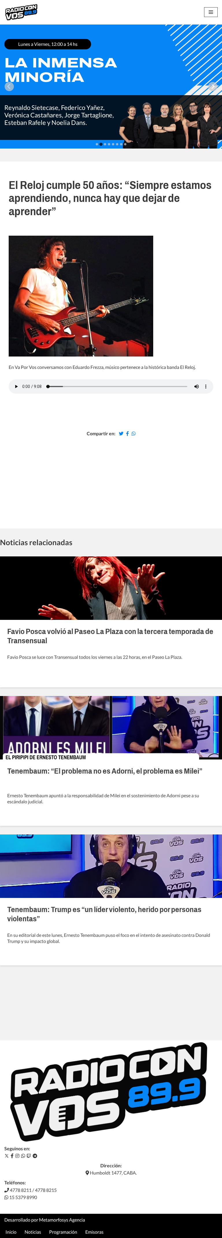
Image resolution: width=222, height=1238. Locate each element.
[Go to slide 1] (97, 144)
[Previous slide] (9, 86)
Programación (63, 1232)
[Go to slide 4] (109, 144)
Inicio (10, 1232)
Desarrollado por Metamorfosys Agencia (44, 1219)
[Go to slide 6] (117, 144)
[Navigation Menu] (211, 12)
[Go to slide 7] (121, 144)
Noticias (33, 1232)
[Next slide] (212, 86)
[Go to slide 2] (100, 144)
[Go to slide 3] (105, 144)
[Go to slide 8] (125, 144)
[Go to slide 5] (113, 144)
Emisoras (94, 1232)
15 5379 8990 (22, 1197)
